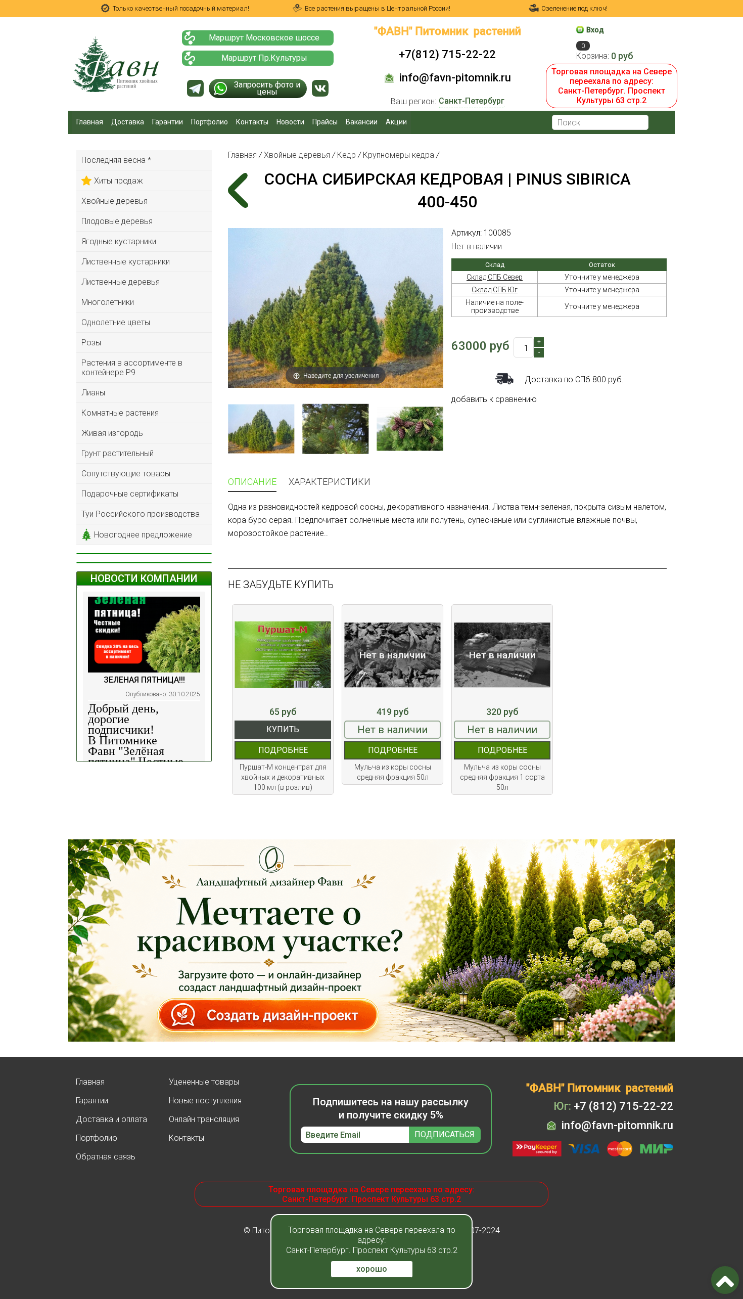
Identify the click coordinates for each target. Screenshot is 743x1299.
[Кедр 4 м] (261, 429)
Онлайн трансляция (204, 1119)
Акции (396, 122)
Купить (282, 729)
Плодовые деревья (117, 221)
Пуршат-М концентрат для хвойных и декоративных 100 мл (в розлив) (283, 777)
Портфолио (209, 122)
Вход (595, 30)
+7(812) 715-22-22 (447, 54)
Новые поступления (205, 1100)
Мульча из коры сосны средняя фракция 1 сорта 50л (502, 777)
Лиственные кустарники (125, 261)
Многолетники (107, 302)
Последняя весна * (116, 160)
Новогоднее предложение (143, 535)
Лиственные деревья (120, 282)
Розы (91, 342)
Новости (290, 122)
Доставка (127, 122)
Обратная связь (105, 1156)
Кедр (346, 155)
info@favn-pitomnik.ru (455, 77)
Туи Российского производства (140, 514)
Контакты (252, 122)
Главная (89, 122)
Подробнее (283, 750)
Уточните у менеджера (602, 277)
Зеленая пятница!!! (144, 680)
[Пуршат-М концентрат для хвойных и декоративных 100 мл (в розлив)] (283, 655)
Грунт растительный (117, 453)
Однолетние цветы (115, 322)
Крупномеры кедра (398, 155)
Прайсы (325, 122)
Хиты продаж (118, 181)
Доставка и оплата (111, 1119)
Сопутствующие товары (125, 473)
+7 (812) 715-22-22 (613, 1106)
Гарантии (167, 122)
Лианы (93, 392)
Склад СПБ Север (495, 277)
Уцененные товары (204, 1082)
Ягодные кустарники (118, 241)
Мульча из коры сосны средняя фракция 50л (392, 772)
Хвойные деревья (114, 201)
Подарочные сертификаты (129, 494)
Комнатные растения (120, 413)
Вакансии (362, 122)
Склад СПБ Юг (495, 290)
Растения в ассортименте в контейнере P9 (131, 367)
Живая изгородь (112, 433)
